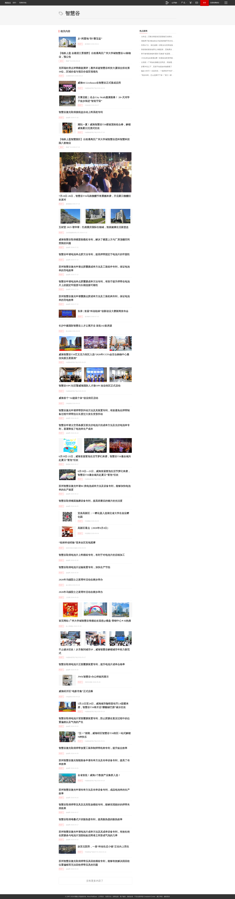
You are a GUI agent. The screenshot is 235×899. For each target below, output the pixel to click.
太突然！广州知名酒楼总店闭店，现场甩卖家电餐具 (158, 62)
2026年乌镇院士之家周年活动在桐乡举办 (81, 579)
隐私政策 (130, 896)
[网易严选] (183, 2)
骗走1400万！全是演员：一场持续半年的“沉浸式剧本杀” (158, 71)
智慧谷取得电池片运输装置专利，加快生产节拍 (84, 567)
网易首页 (8, 3)
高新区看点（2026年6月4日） (94, 528)
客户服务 (123, 896)
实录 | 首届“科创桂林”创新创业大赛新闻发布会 (103, 311)
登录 (204, 3)
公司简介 (101, 896)
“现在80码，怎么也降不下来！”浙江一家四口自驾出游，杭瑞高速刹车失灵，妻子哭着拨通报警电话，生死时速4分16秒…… (158, 75)
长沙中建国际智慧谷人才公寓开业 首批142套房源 (85, 325)
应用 (14, 3)
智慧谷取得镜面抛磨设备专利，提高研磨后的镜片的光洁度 (90, 500)
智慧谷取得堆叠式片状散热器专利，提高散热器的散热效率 (90, 819)
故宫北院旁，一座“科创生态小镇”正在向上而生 (103, 846)
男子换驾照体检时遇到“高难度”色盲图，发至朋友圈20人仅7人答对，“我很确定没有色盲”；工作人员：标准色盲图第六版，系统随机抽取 (158, 54)
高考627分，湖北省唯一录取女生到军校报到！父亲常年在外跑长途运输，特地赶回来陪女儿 (158, 45)
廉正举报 (160, 896)
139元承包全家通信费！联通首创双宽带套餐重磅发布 (158, 58)
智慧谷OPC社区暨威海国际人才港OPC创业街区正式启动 (89, 385)
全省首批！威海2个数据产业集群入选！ (99, 775)
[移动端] (167, 2)
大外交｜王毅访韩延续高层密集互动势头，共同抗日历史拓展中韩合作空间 (158, 37)
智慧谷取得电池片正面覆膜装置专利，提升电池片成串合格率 (92, 664)
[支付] (191, 2)
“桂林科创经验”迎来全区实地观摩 (77, 542)
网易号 (80, 44)
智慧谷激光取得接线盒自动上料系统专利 (81, 112)
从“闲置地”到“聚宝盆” (90, 38)
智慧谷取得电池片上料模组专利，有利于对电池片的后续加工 (92, 555)
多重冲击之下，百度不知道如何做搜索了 (156, 67)
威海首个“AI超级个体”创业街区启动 (78, 398)
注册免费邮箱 (214, 3)
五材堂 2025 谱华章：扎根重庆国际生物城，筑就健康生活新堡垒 (94, 227)
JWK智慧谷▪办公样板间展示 (93, 676)
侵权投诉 (167, 896)
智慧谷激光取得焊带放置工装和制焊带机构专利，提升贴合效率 (93, 748)
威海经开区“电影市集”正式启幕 (76, 691)
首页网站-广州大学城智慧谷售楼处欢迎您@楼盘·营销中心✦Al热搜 (95, 620)
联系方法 (108, 896)
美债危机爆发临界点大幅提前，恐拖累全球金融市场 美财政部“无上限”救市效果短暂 (158, 49)
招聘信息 (116, 896)
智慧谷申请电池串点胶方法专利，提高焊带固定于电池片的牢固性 (94, 254)
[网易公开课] (174, 2)
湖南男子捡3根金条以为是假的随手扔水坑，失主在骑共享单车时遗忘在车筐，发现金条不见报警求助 (158, 41)
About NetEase (92, 896)
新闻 (61, 61)
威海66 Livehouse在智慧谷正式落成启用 (99, 82)
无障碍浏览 (22, 3)
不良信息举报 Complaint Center (144, 896)
